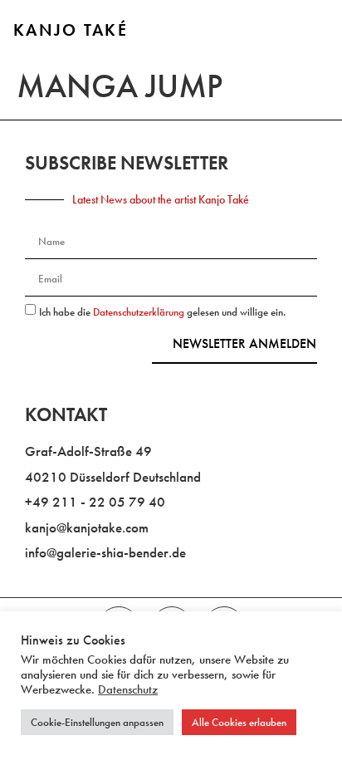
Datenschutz (128, 689)
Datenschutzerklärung (140, 312)
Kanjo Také (70, 30)
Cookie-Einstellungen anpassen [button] (97, 722)
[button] (310, 32)
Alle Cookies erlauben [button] (239, 722)
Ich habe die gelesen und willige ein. (162, 312)
